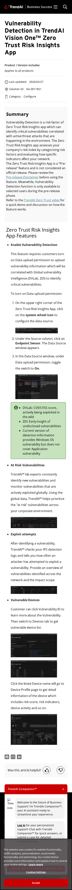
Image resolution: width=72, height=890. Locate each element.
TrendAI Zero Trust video (42, 200)
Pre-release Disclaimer (22, 177)
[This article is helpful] (46, 770)
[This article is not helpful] (60, 770)
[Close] (67, 844)
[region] (36, 864)
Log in (21, 825)
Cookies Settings (36, 872)
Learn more (35, 864)
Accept (36, 882)
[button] (55, 7)
